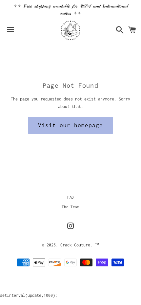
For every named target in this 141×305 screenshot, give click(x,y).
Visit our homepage (70, 125)
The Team (70, 207)
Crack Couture (75, 244)
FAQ (70, 197)
